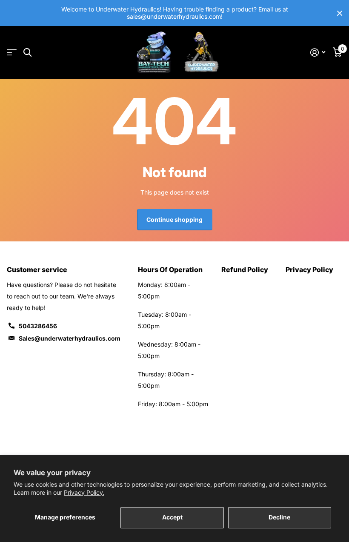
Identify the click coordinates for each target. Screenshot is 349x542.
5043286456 (38, 326)
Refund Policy (244, 269)
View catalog (12, 52)
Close (339, 13)
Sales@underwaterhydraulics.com (69, 338)
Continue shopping (174, 219)
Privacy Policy (309, 269)
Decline (279, 517)
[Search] (27, 52)
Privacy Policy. (84, 492)
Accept (172, 517)
